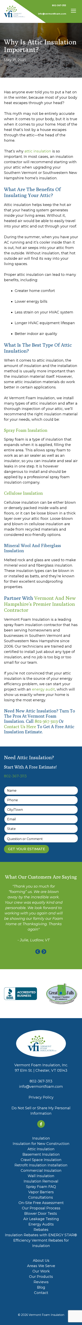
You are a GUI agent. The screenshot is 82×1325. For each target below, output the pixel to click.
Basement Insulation (41, 1154)
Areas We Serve (41, 1266)
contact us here (20, 726)
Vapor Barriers (41, 1192)
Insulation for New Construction (41, 1144)
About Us (41, 1260)
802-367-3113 (59, 5)
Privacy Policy (41, 1097)
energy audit (43, 689)
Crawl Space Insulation (41, 1160)
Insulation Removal (41, 1181)
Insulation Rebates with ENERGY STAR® (41, 1235)
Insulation (41, 1138)
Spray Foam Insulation (26, 430)
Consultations (41, 1197)
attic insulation (37, 151)
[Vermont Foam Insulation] (15, 12)
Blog (41, 1287)
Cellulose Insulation (24, 493)
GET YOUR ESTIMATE (26, 849)
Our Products (41, 1276)
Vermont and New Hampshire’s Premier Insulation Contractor (40, 604)
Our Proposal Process (41, 1208)
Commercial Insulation (41, 1170)
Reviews (41, 1282)
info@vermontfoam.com (52, 14)
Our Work (41, 1271)
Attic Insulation (41, 1149)
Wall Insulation (41, 1176)
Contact (41, 1293)
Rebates (41, 1229)
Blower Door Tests (41, 1213)
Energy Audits (41, 1224)
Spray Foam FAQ (41, 1186)
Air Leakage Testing (41, 1219)
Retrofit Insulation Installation (41, 1165)
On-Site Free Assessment (41, 1203)
